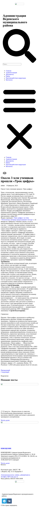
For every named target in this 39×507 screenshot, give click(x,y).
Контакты (9, 80)
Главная (8, 71)
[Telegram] (4, 501)
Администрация (11, 72)
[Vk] (9, 501)
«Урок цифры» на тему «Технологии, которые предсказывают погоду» (17, 219)
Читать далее (5, 420)
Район (8, 76)
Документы (10, 74)
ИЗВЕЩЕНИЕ (6, 448)
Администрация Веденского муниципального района (15, 20)
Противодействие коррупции (16, 78)
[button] (19, 118)
